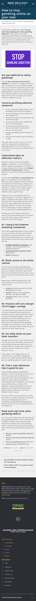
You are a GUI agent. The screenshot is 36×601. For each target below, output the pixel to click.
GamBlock (9, 297)
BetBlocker (9, 288)
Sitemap (8, 585)
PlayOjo (7, 549)
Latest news (9, 570)
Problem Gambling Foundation (17, 245)
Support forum (11, 444)
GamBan (9, 292)
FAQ (6, 563)
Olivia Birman (18, 450)
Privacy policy (9, 578)
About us (8, 567)
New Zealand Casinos (9, 21)
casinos (11, 350)
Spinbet (7, 552)
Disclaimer (8, 581)
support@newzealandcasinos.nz (17, 498)
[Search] (2, 4)
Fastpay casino (9, 542)
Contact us (8, 574)
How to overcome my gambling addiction (20, 437)
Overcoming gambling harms (16, 442)
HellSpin (7, 556)
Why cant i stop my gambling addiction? (19, 433)
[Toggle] (33, 4)
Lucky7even (8, 546)
